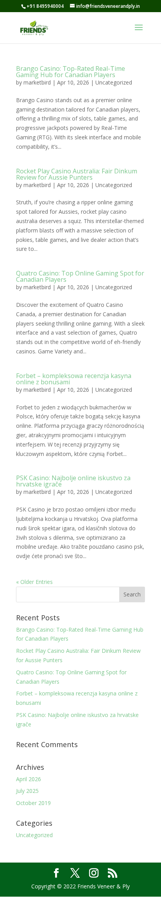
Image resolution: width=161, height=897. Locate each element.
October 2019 (33, 803)
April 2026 (28, 779)
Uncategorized (113, 82)
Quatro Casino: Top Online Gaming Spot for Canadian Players (80, 276)
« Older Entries (34, 581)
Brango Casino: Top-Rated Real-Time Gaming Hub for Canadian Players (70, 71)
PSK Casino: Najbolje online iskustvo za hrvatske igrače (73, 481)
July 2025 (27, 790)
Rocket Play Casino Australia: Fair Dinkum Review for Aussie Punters (76, 174)
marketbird (37, 82)
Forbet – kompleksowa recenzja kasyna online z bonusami (73, 378)
